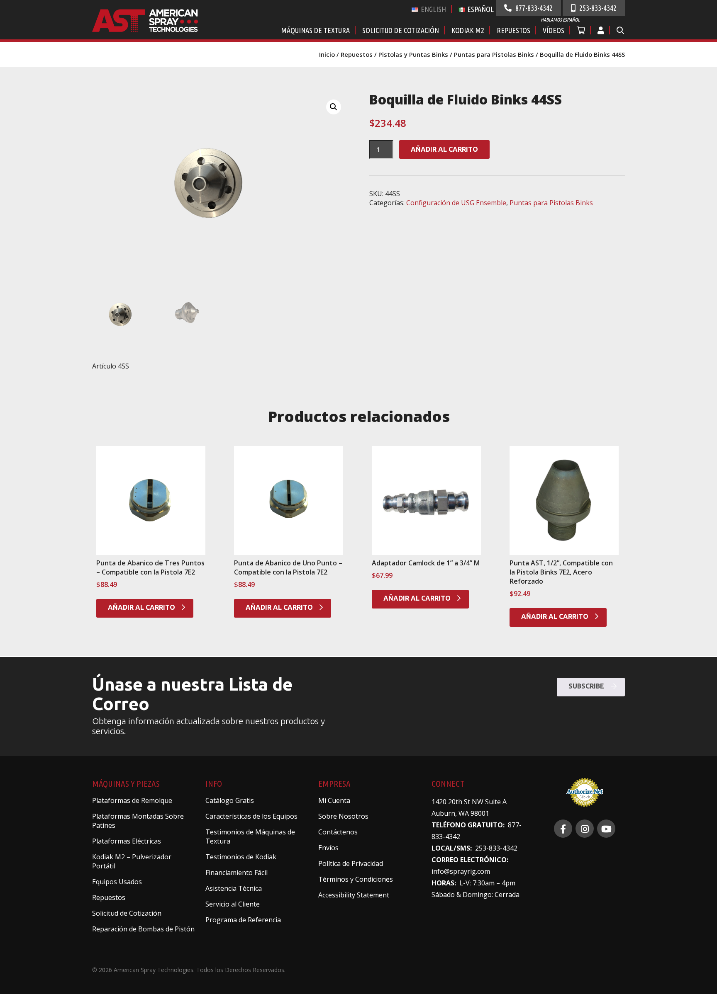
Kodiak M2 (467, 30)
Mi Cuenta (334, 800)
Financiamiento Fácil (236, 872)
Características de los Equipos (251, 816)
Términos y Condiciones (355, 879)
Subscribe (587, 686)
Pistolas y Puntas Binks (413, 54)
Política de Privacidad (350, 863)
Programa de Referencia (243, 919)
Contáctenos (338, 831)
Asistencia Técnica (233, 888)
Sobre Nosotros (343, 816)
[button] (333, 106)
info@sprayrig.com (461, 871)
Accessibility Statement (353, 894)
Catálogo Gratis (229, 800)
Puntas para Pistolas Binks (494, 54)
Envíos (328, 847)
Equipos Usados (117, 881)
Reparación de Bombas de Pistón (143, 928)
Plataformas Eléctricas (126, 841)
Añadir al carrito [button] (142, 607)
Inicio (327, 54)
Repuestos (513, 30)
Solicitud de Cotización (400, 30)
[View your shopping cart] (581, 30)
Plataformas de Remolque (132, 800)
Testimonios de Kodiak (240, 856)
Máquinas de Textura (315, 30)
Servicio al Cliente (232, 904)
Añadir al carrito (444, 149)
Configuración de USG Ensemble (456, 202)
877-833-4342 (533, 8)
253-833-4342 (597, 8)
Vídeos (553, 30)
